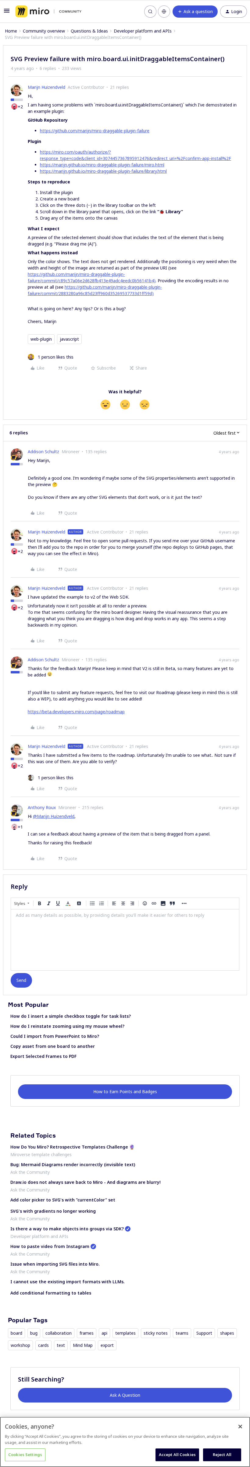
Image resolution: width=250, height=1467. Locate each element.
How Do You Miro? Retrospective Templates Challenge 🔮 (72, 1147)
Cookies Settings (25, 1454)
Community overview (44, 31)
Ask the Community (30, 1172)
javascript (69, 339)
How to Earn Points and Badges (125, 1091)
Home (11, 31)
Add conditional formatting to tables (50, 1293)
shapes (227, 1333)
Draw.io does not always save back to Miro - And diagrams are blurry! (85, 1182)
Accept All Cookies (177, 1454)
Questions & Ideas (89, 31)
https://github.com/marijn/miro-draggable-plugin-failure (94, 131)
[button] (6, 13)
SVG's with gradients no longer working (53, 1211)
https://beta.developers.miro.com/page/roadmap (76, 711)
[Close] (240, 1426)
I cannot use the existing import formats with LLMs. (67, 1281)
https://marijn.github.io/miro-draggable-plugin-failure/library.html (103, 171)
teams (182, 1333)
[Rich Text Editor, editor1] (125, 939)
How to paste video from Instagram (49, 1246)
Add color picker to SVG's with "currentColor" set (62, 1200)
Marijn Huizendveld (46, 87)
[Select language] (164, 11)
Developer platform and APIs (143, 31)
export (107, 1345)
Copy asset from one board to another (52, 1046)
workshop (20, 1345)
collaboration (58, 1333)
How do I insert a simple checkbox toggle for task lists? (70, 1016)
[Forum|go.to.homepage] (48, 11)
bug (34, 1333)
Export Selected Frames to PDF (43, 1056)
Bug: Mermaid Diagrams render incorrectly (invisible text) (72, 1164)
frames (87, 1333)
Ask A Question (125, 1395)
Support (204, 1333)
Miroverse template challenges (41, 1154)
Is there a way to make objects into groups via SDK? (67, 1229)
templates (125, 1333)
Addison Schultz (43, 451)
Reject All (222, 1454)
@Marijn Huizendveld (53, 816)
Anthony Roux (42, 807)
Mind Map (83, 1345)
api (104, 1333)
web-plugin (41, 339)
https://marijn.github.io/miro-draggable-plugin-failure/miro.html (102, 165)
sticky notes (156, 1333)
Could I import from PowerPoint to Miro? (54, 1036)
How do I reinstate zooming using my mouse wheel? (67, 1026)
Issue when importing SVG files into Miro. (55, 1264)
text (61, 1345)
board (16, 1333)
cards (43, 1345)
